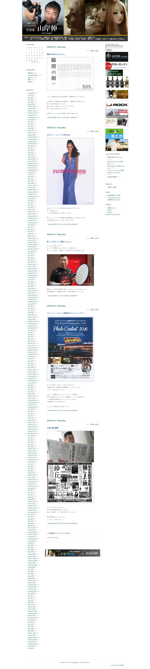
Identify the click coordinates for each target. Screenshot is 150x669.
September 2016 (32, 354)
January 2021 (31, 240)
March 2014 (31, 420)
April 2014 (31, 417)
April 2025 (31, 128)
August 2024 (31, 145)
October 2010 (31, 510)
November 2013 (32, 428)
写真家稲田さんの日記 (113, 195)
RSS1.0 (109, 210)
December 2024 (32, 137)
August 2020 (31, 251)
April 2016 (31, 365)
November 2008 (32, 560)
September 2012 (32, 459)
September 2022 (32, 196)
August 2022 (31, 198)
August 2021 (31, 224)
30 (34, 60)
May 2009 (30, 547)
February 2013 (32, 448)
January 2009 (31, 556)
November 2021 (32, 218)
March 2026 (31, 104)
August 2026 (31, 93)
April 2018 (31, 312)
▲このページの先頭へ (117, 665)
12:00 (59, 523)
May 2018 (30, 310)
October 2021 (31, 220)
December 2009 (32, 532)
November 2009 (32, 534)
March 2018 (31, 314)
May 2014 (30, 415)
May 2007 (30, 600)
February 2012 (32, 474)
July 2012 (30, 464)
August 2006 (31, 619)
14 (29, 55)
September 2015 (32, 380)
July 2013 (30, 437)
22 (31, 57)
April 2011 (31, 497)
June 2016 (30, 360)
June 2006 (30, 624)
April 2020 (31, 260)
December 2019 (32, 268)
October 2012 (31, 457)
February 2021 (32, 238)
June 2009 (30, 545)
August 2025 (31, 119)
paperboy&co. (75, 662)
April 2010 (31, 523)
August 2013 (31, 435)
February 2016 (32, 369)
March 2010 (31, 525)
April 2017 (31, 338)
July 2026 (30, 95)
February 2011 (32, 501)
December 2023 (32, 163)
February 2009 (32, 554)
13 (26, 55)
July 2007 (30, 595)
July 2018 (30, 306)
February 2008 (32, 580)
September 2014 (32, 407)
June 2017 (30, 334)
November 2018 (32, 297)
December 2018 (32, 295)
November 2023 (32, 165)
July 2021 (30, 227)
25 (39, 57)
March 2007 (31, 604)
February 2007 (32, 606)
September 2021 (32, 222)
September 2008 (32, 564)
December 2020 (32, 242)
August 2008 (31, 567)
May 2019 (30, 284)
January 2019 (31, 292)
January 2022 (31, 213)
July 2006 (30, 622)
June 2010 (30, 518)
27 (26, 60)
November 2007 (32, 586)
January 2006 (31, 635)
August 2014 (31, 409)
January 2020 (31, 266)
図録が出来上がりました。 (115, 157)
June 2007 (30, 597)
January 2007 (31, 608)
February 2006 (32, 633)
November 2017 (32, 323)
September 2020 (32, 248)
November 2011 (32, 481)
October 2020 (31, 246)
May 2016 (30, 363)
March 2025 (31, 130)
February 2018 (32, 317)
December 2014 (32, 400)
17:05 (59, 117)
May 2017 (30, 336)
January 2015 (31, 398)
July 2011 (30, 490)
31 (37, 60)
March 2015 (31, 393)
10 (37, 52)
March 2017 (31, 341)
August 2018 (31, 303)
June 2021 (30, 229)
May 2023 (30, 178)
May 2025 (30, 126)
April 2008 (31, 576)
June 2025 (30, 123)
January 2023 (31, 187)
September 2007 (32, 591)
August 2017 (31, 330)
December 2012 (32, 453)
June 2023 (30, 176)
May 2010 (30, 521)
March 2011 (31, 499)
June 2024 (30, 150)
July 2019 (30, 279)
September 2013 (32, 433)
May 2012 (30, 468)
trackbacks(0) (73, 117)
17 (37, 55)
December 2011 (32, 479)
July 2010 (30, 516)
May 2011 (30, 494)
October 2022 (31, 194)
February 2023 (32, 185)
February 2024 (32, 158)
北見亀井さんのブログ (113, 199)
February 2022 (32, 211)
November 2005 (32, 639)
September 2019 (32, 275)
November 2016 (32, 349)
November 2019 (32, 270)
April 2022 (31, 207)
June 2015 (30, 387)
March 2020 (31, 262)
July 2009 (30, 543)
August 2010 (31, 514)
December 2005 (32, 637)
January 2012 (31, 477)
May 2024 (30, 152)
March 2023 (31, 183)
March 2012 (31, 472)
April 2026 (31, 101)
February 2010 (32, 527)
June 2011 (30, 492)
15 (31, 55)
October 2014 (31, 404)
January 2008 (31, 582)
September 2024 (32, 143)
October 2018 (31, 299)
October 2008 (31, 562)
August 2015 (31, 382)
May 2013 (30, 442)
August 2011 (31, 488)
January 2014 (31, 424)
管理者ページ (111, 207)
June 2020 (30, 255)
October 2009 (31, 536)
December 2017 (32, 321)
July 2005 (30, 648)
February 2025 (32, 132)
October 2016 (31, 352)
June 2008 (30, 571)
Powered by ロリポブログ (113, 214)
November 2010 (32, 507)
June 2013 (30, 439)
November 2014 (32, 402)
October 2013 (31, 431)
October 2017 (31, 325)
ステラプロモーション (113, 197)
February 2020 (32, 264)
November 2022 (32, 191)
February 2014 (32, 422)
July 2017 (30, 332)
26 (42, 57)
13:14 (59, 295)
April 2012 (31, 470)
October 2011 (31, 483)
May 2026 (30, 99)
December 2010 (32, 505)
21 (29, 57)
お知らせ (30, 77)
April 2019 (31, 286)
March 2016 (31, 367)
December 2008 (32, 558)
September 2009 (32, 538)
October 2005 (31, 641)
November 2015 (32, 376)
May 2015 (30, 389)
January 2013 (31, 450)
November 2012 (32, 455)
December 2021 (32, 216)
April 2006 (31, 628)
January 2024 (31, 161)
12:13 (59, 410)
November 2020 (32, 244)
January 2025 (31, 134)
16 (34, 55)
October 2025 (31, 115)
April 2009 (31, 549)
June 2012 (30, 466)
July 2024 (30, 148)
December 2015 (32, 374)
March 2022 (31, 209)
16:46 (59, 224)
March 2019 (31, 288)
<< (31, 62)
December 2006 (32, 611)
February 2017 (32, 343)
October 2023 (31, 167)
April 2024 (31, 154)
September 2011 (32, 486)
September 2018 (32, 301)
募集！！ (30, 79)
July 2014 (30, 411)
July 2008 (30, 569)
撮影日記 (30, 72)
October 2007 (31, 589)
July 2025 (30, 121)
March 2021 (31, 235)
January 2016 (31, 371)
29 (31, 60)
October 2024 (31, 141)
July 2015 (30, 385)
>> (39, 62)
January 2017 (31, 345)
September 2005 (32, 644)
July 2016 (30, 358)
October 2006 (31, 615)
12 (42, 52)
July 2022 (30, 200)
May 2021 (30, 231)
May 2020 (30, 257)
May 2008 (30, 573)
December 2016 (32, 347)
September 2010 (32, 512)
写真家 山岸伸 (94, 50)
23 (34, 57)
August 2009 (31, 540)
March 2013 (31, 446)
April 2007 (31, 602)
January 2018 (31, 319)
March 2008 (31, 578)
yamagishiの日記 (32, 75)
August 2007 (31, 593)
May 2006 (30, 626)
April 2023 (31, 180)
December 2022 (32, 189)
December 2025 (32, 110)
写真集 (30, 81)
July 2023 (30, 174)
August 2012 (31, 461)
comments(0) (65, 117)
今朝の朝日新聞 (111, 176)
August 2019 (31, 277)
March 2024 (31, 156)
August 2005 (31, 646)
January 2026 (31, 108)
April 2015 (31, 391)
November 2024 (32, 139)
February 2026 (32, 106)
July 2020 (30, 253)
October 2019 (31, 273)
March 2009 (31, 551)
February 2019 (32, 290)
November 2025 (32, 112)
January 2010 (31, 529)
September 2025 (32, 117)
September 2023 (32, 170)
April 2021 (31, 233)
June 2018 (30, 308)
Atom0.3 (109, 212)
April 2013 (31, 444)
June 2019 (30, 281)
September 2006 (32, 617)
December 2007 (32, 584)
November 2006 (32, 613)
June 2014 (30, 413)
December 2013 (32, 426)
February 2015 (32, 396)
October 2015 (31, 378)
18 (39, 55)
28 (29, 60)
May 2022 (30, 205)
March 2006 (31, 630)
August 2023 (31, 172)
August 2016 (31, 356)
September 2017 (32, 327)
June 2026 (30, 97)
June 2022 (30, 202)
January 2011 (31, 503)
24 (37, 57)
